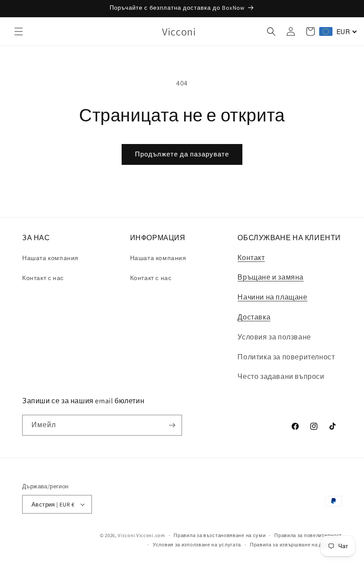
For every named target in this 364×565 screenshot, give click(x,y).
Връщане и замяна (270, 277)
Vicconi (126, 535)
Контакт (251, 257)
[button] (18, 31)
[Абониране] (172, 425)
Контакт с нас (43, 278)
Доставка (253, 317)
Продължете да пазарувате (182, 154)
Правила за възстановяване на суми (219, 535)
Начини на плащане (272, 297)
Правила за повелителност (308, 535)
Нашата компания (50, 258)
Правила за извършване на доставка (296, 545)
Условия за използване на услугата (197, 545)
